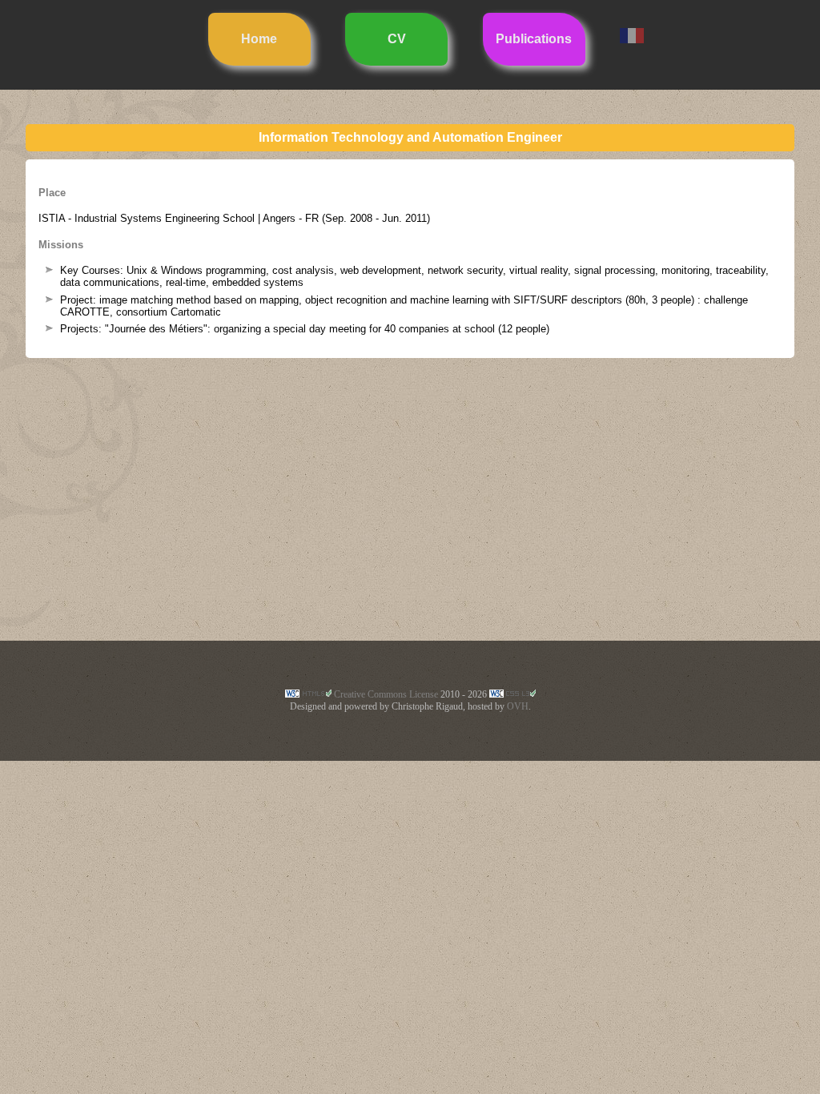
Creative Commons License (386, 694)
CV (397, 39)
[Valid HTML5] (308, 694)
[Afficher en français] (632, 39)
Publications (534, 39)
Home (259, 39)
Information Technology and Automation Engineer (410, 137)
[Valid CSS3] (512, 694)
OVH (518, 706)
